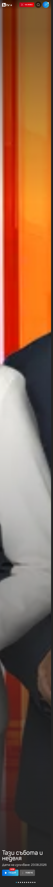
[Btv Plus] (7, 5)
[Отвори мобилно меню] (46, 5)
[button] (16, 882)
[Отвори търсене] (38, 5)
